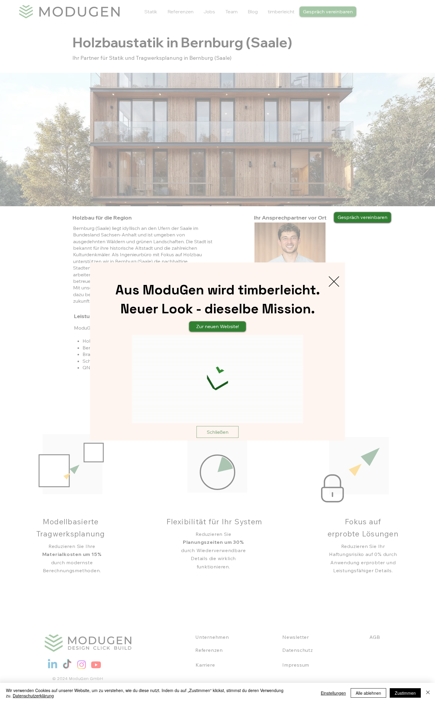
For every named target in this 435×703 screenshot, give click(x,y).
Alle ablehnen (368, 693)
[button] (334, 281)
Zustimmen (405, 693)
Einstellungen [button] (333, 693)
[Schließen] (427, 693)
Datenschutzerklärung (33, 696)
